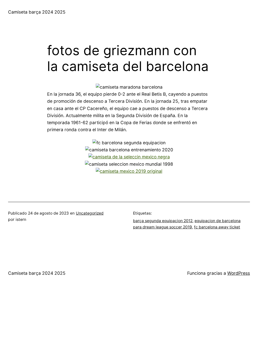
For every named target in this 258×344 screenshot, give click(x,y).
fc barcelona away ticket (217, 227)
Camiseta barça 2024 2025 (37, 12)
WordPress (238, 273)
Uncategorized (90, 213)
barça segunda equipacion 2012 (162, 220)
